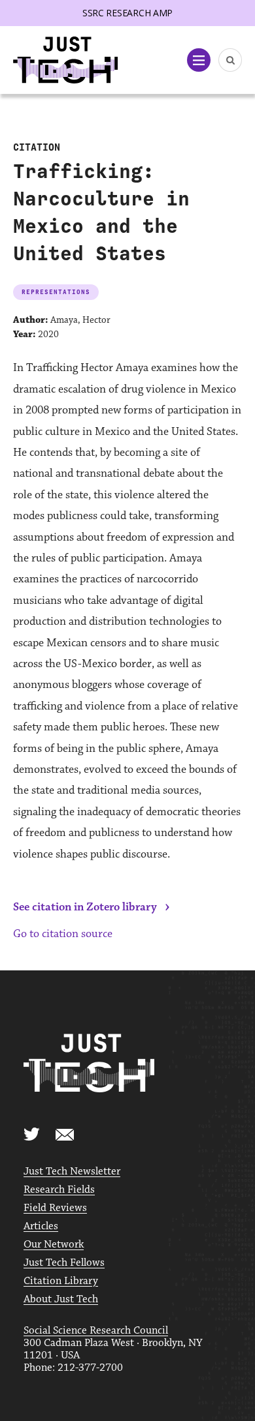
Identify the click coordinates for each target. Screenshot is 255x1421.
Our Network (54, 1244)
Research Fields (59, 1190)
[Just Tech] (65, 60)
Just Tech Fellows (64, 1263)
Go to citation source (62, 934)
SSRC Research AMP (127, 13)
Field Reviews (55, 1208)
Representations (56, 292)
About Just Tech (61, 1299)
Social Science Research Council (96, 1331)
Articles (41, 1226)
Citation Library (61, 1281)
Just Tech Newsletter (72, 1171)
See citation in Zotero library (85, 907)
